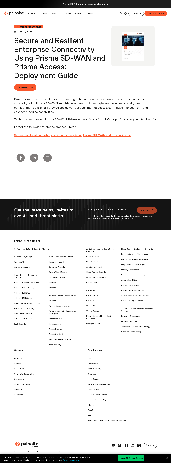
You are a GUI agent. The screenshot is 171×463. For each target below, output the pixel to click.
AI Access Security (22, 267)
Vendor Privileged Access (132, 301)
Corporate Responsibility (25, 374)
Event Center (93, 379)
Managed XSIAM (93, 324)
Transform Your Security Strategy (135, 327)
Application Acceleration (59, 306)
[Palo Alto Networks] (14, 13)
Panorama (53, 288)
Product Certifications (97, 395)
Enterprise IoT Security (24, 309)
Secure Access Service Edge (62, 296)
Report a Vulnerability (97, 400)
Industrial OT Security (23, 319)
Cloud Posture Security (96, 272)
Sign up (144, 210)
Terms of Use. (130, 218)
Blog (89, 358)
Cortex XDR (91, 301)
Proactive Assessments (131, 316)
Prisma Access (55, 324)
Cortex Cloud (92, 262)
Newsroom (18, 395)
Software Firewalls (57, 267)
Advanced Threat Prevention (26, 283)
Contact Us (19, 369)
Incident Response (129, 321)
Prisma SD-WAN (56, 334)
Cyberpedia (92, 374)
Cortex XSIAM (92, 295)
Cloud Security (92, 257)
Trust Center (28, 452)
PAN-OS (52, 283)
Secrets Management (130, 285)
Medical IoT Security (23, 314)
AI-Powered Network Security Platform (32, 249)
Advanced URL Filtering (24, 288)
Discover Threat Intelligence (133, 332)
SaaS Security (20, 324)
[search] (121, 13)
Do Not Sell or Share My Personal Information (107, 421)
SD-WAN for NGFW (57, 277)
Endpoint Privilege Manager (133, 265)
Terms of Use (42, 452)
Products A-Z (93, 389)
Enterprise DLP (55, 319)
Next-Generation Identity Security (137, 249)
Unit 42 (91, 415)
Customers (19, 379)
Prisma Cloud (91, 282)
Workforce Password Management (136, 275)
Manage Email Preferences (99, 384)
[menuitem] (15, 13)
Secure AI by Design (23, 257)
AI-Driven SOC (92, 290)
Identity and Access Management (135, 259)
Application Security (95, 267)
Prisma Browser (55, 329)
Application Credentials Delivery (135, 296)
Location (18, 389)
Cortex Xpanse (92, 311)
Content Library (94, 369)
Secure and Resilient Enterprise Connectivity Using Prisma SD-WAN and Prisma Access (72, 135)
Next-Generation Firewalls (61, 257)
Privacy (17, 452)
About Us (18, 358)
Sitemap (91, 405)
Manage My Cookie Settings (131, 458)
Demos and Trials (156, 13)
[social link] (113, 445)
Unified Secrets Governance (133, 290)
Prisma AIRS (19, 262)
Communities (93, 364)
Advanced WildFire (22, 293)
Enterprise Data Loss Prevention (28, 303)
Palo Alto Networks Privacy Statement (104, 218)
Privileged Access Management (134, 254)
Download (23, 87)
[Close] (167, 458)
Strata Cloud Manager (58, 272)
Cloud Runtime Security (96, 277)
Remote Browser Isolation (60, 339)
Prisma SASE (54, 301)
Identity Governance (130, 270)
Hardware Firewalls (57, 262)
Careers (17, 364)
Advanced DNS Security (24, 298)
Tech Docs (92, 410)
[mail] (47, 157)
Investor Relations (22, 384)
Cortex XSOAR (92, 306)
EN (125, 13)
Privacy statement (71, 460)
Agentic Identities (129, 280)
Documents (56, 452)
